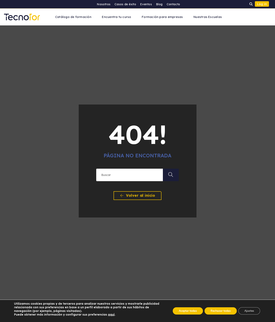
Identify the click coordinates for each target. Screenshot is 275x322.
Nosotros (104, 4)
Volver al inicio (140, 195)
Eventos (146, 4)
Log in (262, 4)
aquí (111, 314)
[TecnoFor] (22, 17)
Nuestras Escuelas (207, 17)
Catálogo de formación (73, 17)
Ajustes (249, 311)
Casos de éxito (125, 4)
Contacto (173, 4)
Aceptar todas (188, 311)
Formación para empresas (162, 17)
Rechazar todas (221, 311)
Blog (159, 4)
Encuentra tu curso (116, 17)
